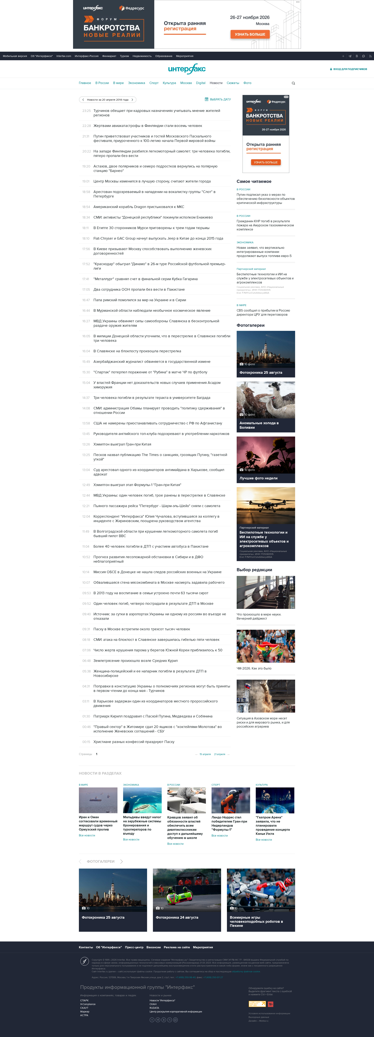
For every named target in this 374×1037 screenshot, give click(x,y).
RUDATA (154, 1008)
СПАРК (84, 1000)
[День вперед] (132, 99)
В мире (118, 83)
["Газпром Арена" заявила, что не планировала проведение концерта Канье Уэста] (275, 812)
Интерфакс (187, 69)
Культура (169, 83)
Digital (201, 83)
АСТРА (84, 1015)
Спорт (154, 83)
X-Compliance (87, 1004)
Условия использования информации (269, 1013)
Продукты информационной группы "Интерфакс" (137, 987)
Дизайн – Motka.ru (258, 1020)
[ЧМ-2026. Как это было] (266, 663)
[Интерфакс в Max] (175, 1019)
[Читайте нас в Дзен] (152, 1019)
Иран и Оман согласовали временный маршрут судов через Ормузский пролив (98, 823)
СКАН (153, 1004)
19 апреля (203, 754)
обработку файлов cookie (246, 971)
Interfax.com (63, 56)
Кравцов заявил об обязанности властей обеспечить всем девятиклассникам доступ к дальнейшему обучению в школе (185, 828)
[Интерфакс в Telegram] (158, 1019)
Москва (186, 83)
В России (102, 83)
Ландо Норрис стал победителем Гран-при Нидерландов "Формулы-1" (229, 824)
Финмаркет (109, 56)
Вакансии (153, 947)
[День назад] (83, 99)
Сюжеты (233, 83)
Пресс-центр (134, 947)
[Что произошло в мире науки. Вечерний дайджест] (266, 609)
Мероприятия (184, 56)
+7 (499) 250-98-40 (186, 977)
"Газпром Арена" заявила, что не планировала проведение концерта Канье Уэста (273, 826)
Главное (85, 83)
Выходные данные (259, 1017)
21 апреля (222, 754)
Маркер (84, 1011)
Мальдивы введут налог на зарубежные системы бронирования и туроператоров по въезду (142, 825)
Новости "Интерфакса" (162, 1000)
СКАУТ (84, 1008)
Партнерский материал (251, 269)
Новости (216, 83)
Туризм (124, 56)
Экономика (136, 83)
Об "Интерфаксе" (42, 56)
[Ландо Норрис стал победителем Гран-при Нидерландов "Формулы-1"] (231, 812)
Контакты (86, 947)
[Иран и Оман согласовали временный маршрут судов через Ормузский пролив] (98, 812)
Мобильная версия (15, 56)
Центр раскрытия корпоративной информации (176, 1011)
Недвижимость (142, 56)
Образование (163, 56)
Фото (247, 83)
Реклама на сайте (177, 947)
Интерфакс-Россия (87, 56)
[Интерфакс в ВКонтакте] (163, 1019)
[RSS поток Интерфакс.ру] (169, 1019)
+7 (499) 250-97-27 (213, 977)
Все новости (87, 835)
